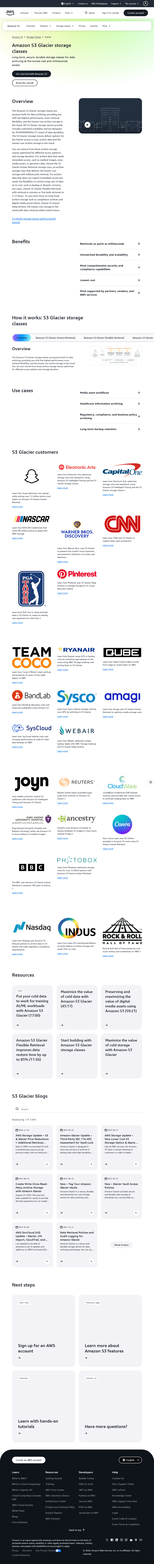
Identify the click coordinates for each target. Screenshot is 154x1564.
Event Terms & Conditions (126, 1524)
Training (49, 1483)
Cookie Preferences (21, 1555)
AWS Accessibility (121, 1507)
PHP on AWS (85, 1507)
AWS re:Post (118, 1489)
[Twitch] (126, 1540)
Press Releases (20, 1522)
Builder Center (86, 1478)
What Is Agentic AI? (22, 1489)
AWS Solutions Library (57, 1495)
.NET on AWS (86, 1489)
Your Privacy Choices (45, 1550)
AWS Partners (52, 1518)
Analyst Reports (53, 1512)
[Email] (141, 1540)
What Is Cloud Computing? (26, 1483)
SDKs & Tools (86, 1483)
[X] (107, 1540)
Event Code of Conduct (124, 1518)
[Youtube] (131, 1540)
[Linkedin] (117, 1540)
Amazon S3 (17, 37)
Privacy (15, 1550)
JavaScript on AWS (89, 1512)
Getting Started (53, 1478)
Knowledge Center (122, 1495)
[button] (41, 13)
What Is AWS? (19, 1478)
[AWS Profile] (145, 3)
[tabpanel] (77, 359)
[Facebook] (112, 1540)
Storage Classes (33, 37)
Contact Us (118, 1478)
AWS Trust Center (54, 1489)
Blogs (15, 1516)
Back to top (75, 1529)
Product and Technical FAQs (60, 1507)
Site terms (27, 1550)
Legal (115, 1512)
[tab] (22, 337)
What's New (18, 1510)
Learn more (17, 506)
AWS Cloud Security (22, 1504)
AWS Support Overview (124, 1501)
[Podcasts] (136, 1540)
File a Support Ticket (123, 1483)
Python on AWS (87, 1495)
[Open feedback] (150, 782)
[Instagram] (121, 1540)
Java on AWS (85, 1501)
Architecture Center (55, 1501)
